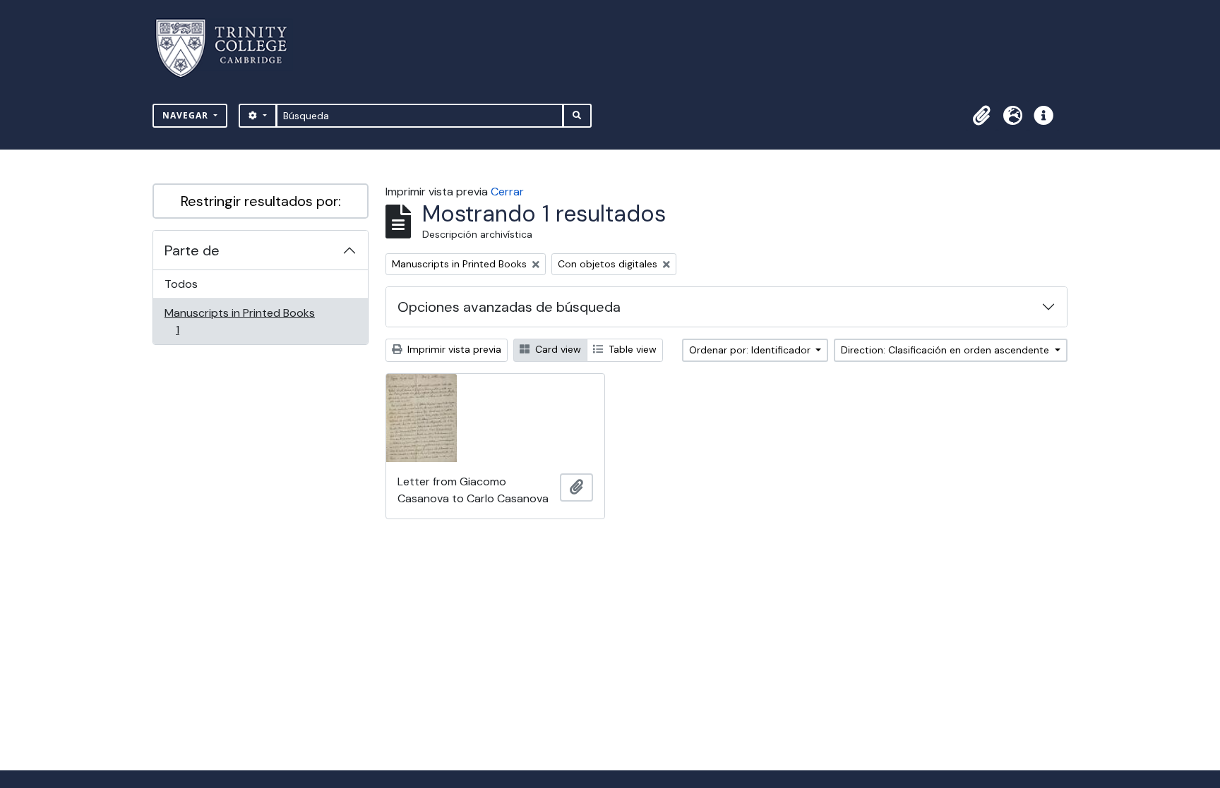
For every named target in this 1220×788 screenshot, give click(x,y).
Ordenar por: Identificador (751, 350)
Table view (631, 349)
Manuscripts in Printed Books (239, 321)
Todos (181, 284)
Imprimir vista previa (453, 349)
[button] (981, 115)
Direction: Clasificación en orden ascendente (946, 350)
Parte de (192, 250)
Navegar (186, 115)
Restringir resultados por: (261, 201)
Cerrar (507, 191)
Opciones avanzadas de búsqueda (509, 307)
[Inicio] (229, 48)
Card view (556, 349)
